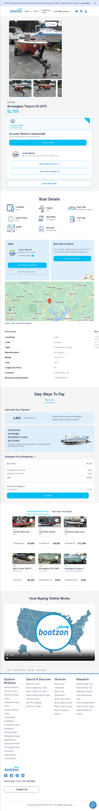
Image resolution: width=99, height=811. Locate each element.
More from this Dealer (62, 511)
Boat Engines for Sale (36, 687)
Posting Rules (10, 732)
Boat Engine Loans (63, 702)
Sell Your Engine (34, 702)
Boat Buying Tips (84, 684)
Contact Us (21, 789)
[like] (60, 24)
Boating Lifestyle (84, 691)
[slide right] (58, 50)
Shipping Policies (12, 736)
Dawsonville (41, 670)
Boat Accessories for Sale (38, 695)
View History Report (71, 258)
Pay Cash (49, 400)
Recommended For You (38, 511)
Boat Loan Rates (62, 699)
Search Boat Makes (85, 702)
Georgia (31, 670)
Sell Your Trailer (33, 706)
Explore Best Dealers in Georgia (18, 323)
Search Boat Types (85, 706)
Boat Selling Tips (84, 687)
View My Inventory (26, 272)
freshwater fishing (84, 209)
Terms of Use (10, 691)
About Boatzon (11, 687)
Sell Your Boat (32, 699)
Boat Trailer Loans (63, 706)
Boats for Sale (32, 684)
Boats (27, 11)
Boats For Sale (19, 670)
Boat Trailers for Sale (36, 691)
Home (9, 670)
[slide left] (12, 50)
